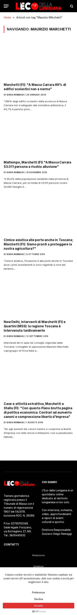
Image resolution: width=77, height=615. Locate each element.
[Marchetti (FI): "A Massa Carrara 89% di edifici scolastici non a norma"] (38, 60)
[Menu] (6, 6)
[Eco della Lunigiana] (38, 6)
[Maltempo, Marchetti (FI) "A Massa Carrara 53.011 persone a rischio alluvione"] (38, 137)
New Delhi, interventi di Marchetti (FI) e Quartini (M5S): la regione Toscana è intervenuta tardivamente (35, 326)
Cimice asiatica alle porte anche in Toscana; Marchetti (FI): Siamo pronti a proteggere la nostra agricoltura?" (38, 244)
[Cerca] (71, 6)
